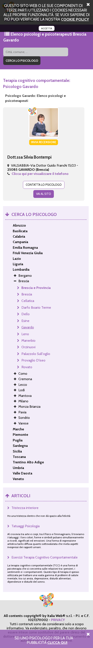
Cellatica (27, 301)
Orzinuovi (28, 347)
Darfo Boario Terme (36, 307)
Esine (25, 321)
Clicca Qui (57, 642)
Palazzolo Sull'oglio (35, 354)
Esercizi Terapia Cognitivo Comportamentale (44, 557)
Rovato (26, 367)
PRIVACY (58, 620)
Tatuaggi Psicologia (25, 526)
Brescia (26, 294)
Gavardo (27, 327)
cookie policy (75, 19)
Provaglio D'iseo (33, 360)
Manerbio (28, 340)
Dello (25, 314)
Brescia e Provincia (36, 288)
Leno (25, 334)
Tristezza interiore (24, 508)
